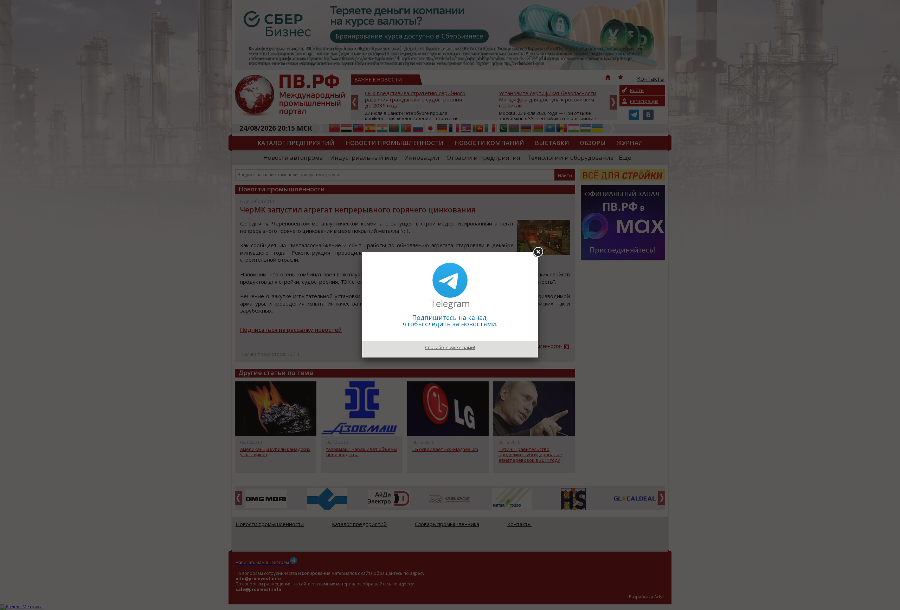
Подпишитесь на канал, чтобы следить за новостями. (450, 320)
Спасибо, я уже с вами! (450, 347)
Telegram (450, 303)
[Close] (538, 252)
